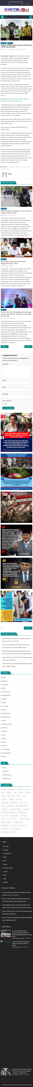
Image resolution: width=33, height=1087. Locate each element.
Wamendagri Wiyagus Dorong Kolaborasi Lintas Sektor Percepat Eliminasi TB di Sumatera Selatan (16, 652)
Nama (4, 380)
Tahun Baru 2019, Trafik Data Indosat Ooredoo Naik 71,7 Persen (21, 943)
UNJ (14, 832)
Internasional (6, 713)
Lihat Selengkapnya (22, 806)
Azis (26, 947)
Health (4, 702)
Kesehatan (14, 802)
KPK (21, 802)
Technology (5, 749)
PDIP (7, 816)
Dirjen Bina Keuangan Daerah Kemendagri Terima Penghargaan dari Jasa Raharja (6, 346)
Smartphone (23, 825)
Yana (14, 49)
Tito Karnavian (6, 832)
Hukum (4, 710)
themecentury (27, 1085)
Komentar (5, 364)
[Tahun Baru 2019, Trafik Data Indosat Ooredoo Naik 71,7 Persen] (6, 1003)
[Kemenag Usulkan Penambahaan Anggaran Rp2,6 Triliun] (16, 247)
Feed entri (5, 771)
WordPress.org (6, 778)
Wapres (7, 169)
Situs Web (5, 394)
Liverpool (4, 809)
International (6, 717)
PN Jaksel (23, 816)
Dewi (13, 318)
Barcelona (11, 789)
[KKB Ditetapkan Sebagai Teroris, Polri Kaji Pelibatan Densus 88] (16, 196)
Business (4, 681)
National (4, 731)
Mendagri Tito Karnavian (9, 812)
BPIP (3, 793)
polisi (3, 819)
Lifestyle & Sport (7, 724)
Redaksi (5, 882)
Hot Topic (3, 43)
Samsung (14, 825)
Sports (4, 742)
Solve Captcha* (7, 401)
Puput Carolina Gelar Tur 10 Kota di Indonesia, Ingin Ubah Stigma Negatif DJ (17, 659)
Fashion (4, 699)
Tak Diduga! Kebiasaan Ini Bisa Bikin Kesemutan (29, 346)
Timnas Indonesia (15, 829)
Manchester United (15, 809)
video (4, 756)
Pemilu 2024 (14, 816)
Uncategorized (6, 753)
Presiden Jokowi (18, 822)
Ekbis (3, 688)
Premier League (6, 822)
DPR (15, 793)
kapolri (11, 799)
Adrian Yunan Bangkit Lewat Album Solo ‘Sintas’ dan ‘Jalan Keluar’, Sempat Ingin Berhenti (16, 646)
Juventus (4, 799)
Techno (4, 746)
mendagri (26, 809)
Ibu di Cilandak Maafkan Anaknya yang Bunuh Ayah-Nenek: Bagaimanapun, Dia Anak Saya (22, 933)
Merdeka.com (23, 812)
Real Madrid (5, 825)
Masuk (4, 768)
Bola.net (27, 789)
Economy (5, 684)
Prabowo (14, 819)
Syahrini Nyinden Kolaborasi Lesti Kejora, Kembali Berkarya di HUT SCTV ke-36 (16, 640)
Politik (4, 738)
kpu (26, 802)
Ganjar (21, 793)
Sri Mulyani (5, 829)
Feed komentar (6, 775)
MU (2, 816)
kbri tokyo (19, 799)
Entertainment (6, 695)
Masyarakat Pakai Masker (19, 167)
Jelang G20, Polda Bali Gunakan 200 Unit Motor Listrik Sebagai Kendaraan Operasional (22, 1071)
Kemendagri (5, 802)
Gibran (4, 796)
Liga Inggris (10, 806)
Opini (3, 735)
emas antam (6, 692)
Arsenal (4, 789)
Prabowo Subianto (25, 819)
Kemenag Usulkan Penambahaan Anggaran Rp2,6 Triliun (13, 263)
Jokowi (24, 796)
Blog (3, 677)
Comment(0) (22, 49)
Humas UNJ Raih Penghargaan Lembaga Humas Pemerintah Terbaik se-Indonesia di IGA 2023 (16, 314)
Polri (8, 819)
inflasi (18, 796)
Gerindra (27, 793)
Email (4, 387)
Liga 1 (3, 806)
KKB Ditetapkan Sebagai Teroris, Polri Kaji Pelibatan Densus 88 (16, 212)
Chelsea (9, 793)
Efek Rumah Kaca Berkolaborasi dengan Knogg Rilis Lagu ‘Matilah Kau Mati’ (17, 665)
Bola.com (20, 789)
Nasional (10, 43)
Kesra (4, 720)
